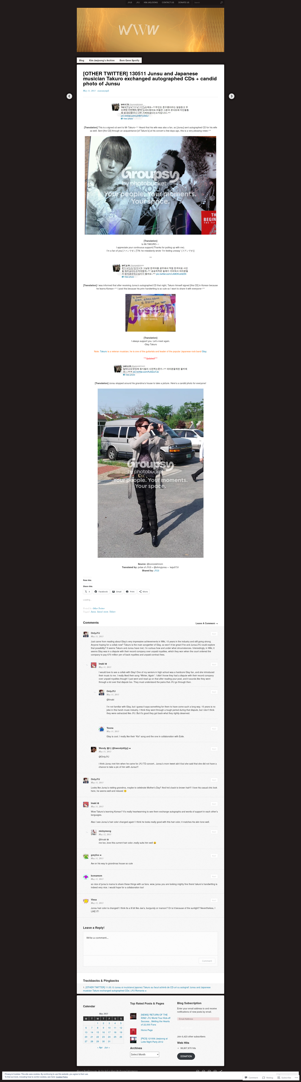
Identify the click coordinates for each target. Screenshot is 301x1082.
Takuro (103, 351)
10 (109, 1027)
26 (121, 1036)
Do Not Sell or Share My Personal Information (118, 1070)
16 (103, 1032)
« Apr (100, 1047)
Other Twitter (99, 608)
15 (97, 1032)
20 (86, 1036)
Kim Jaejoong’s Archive (102, 60)
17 (109, 1032)
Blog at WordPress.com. (87, 1070)
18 (115, 1032)
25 (115, 1036)
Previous (69, 96)
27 (86, 1041)
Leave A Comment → (207, 623)
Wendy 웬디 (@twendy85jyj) (113, 748)
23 (103, 1036)
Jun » (107, 1047)
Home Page (147, 1030)
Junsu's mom (102, 611)
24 (109, 1036)
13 (86, 1032)
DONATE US (183, 2)
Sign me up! (186, 1027)
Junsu (93, 611)
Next (231, 96)
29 (97, 1041)
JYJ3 (130, 2)
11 (115, 1027)
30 (103, 1041)
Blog (81, 60)
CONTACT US (168, 2)
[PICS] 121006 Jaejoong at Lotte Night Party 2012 (154, 1040)
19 (121, 1032)
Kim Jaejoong (151, 2)
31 (109, 1041)
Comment (207, 961)
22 (97, 1036)
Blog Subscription (189, 1003)
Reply (214, 633)
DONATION (186, 1056)
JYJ (138, 2)
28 (92, 1041)
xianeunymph (103, 90)
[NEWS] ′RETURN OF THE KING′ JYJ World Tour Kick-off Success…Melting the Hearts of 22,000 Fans (155, 1019)
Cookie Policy (62, 1076)
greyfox (95, 854)
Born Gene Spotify (129, 60)
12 (121, 1027)
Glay (204, 351)
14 (92, 1032)
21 (92, 1036)
